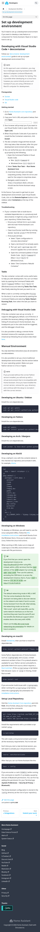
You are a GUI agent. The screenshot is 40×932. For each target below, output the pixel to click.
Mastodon (5, 869)
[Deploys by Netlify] (7, 910)
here (3, 339)
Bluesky (4, 872)
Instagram (5, 878)
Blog (3, 850)
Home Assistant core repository (20, 112)
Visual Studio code (11, 100)
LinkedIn (5, 881)
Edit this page (9, 800)
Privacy (4, 893)
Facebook (5, 875)
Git (6, 102)
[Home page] (3, 9)
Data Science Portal (9, 832)
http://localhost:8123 (11, 565)
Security (4, 896)
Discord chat (6, 859)
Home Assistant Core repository (19, 703)
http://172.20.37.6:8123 (12, 583)
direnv (13, 463)
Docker (7, 97)
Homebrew (10, 641)
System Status (7, 838)
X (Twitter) (5, 856)
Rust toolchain (7, 668)
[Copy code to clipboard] (36, 407)
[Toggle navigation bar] (3, 2)
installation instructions (10, 693)
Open (35, 122)
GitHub (4, 853)
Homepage (6, 829)
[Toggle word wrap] (32, 407)
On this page (7, 17)
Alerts (4, 835)
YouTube (5, 862)
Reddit (4, 866)
